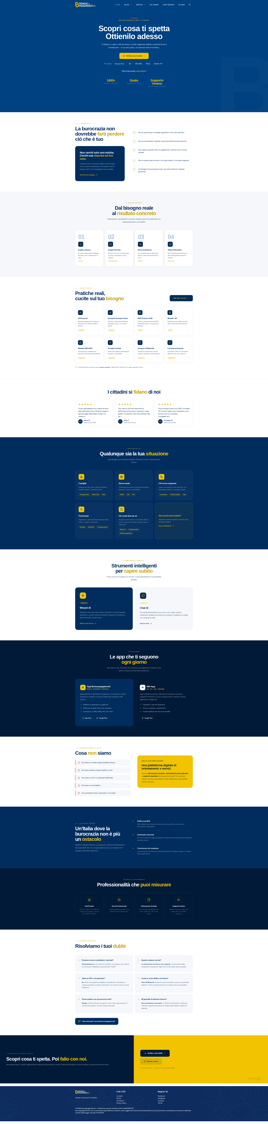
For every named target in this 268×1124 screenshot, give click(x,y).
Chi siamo (154, 5)
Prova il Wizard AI (165, 526)
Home (117, 5)
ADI (130, 64)
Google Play (103, 718)
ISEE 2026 (138, 64)
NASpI (148, 64)
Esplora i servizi (152, 1061)
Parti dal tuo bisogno (87, 175)
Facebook (161, 1096)
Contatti (120, 1096)
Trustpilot (134, 18)
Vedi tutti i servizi (179, 298)
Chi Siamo (120, 1101)
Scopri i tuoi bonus (86, 623)
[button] (190, 4)
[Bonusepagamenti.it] (85, 4)
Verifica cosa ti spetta (134, 56)
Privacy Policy (121, 1103)
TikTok (160, 1103)
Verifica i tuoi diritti (155, 1053)
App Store (88, 718)
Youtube (161, 1101)
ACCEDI (181, 5)
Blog (126, 5)
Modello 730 (158, 64)
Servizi (139, 5)
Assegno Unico (119, 64)
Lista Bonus (168, 5)
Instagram (161, 1098)
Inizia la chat (144, 623)
